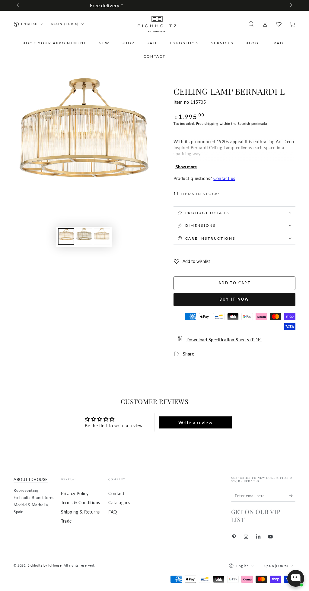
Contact (116, 493)
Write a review (195, 422)
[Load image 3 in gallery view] (102, 236)
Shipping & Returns (80, 511)
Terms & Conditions (80, 502)
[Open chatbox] (295, 578)
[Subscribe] (292, 496)
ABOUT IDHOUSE (31, 479)
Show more (186, 167)
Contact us (224, 178)
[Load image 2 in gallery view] (84, 236)
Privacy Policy (75, 493)
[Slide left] (18, 5)
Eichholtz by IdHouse (44, 565)
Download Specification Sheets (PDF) (224, 339)
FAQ (112, 511)
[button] (251, 24)
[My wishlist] (278, 24)
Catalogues (119, 502)
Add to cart (234, 283)
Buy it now (234, 299)
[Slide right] (290, 5)
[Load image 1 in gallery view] (66, 236)
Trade (66, 520)
